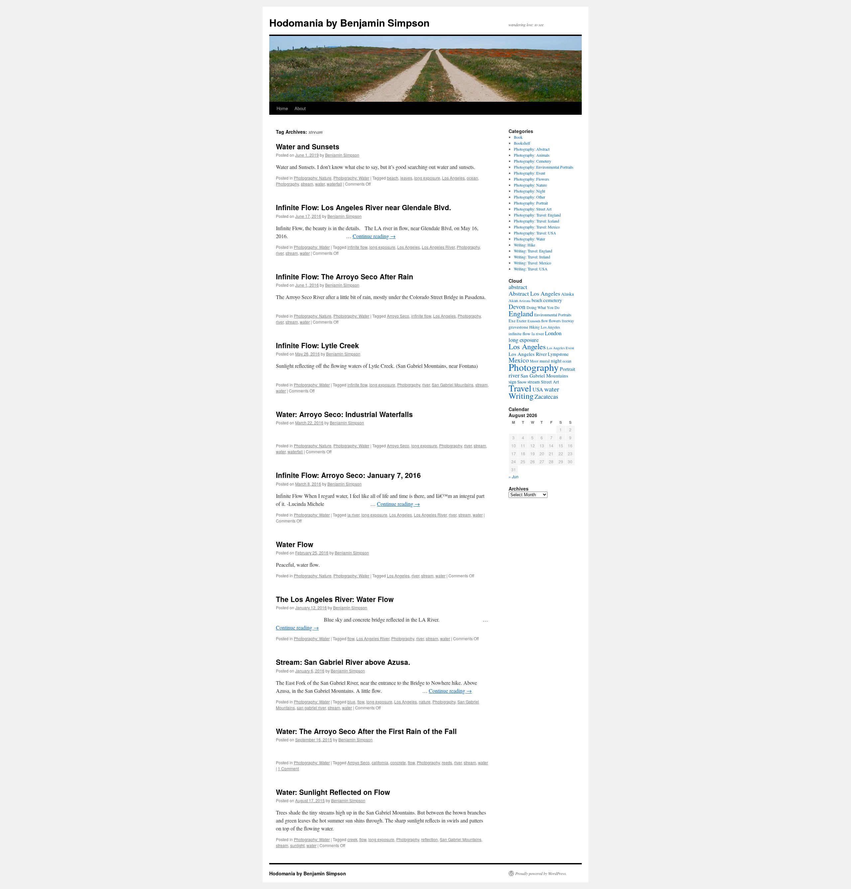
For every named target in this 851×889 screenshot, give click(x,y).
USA (538, 389)
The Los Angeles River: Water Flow (335, 599)
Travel (520, 388)
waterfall (334, 184)
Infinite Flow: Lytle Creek (317, 345)
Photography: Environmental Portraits (543, 167)
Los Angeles (453, 178)
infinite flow (357, 247)
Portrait (567, 368)
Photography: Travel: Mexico (537, 226)
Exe (512, 321)
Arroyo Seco (398, 316)
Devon (517, 306)
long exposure (427, 178)
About (300, 108)
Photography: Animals (531, 155)
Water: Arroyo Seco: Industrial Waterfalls (344, 414)
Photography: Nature (312, 178)
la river (353, 515)
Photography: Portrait (531, 203)
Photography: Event (529, 173)
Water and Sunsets (307, 146)
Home (282, 108)
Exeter (522, 320)
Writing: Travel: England (533, 250)
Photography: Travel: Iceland (536, 220)
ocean (472, 178)
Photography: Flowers (531, 179)
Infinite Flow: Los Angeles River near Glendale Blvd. (363, 207)
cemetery (552, 299)
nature (424, 701)
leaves (406, 178)
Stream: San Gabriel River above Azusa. (343, 662)
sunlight (297, 845)
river (280, 253)
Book (518, 137)
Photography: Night (529, 191)
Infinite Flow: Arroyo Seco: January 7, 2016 (348, 475)
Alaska (567, 294)
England (521, 313)
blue (351, 701)
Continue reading (374, 235)
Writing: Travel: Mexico (532, 262)
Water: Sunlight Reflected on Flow (333, 792)
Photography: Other (529, 197)
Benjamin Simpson (342, 155)
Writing (521, 395)
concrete (398, 762)
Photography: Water (351, 178)
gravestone (518, 327)
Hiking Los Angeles (544, 327)
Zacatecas (546, 396)
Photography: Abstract (531, 149)
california (380, 762)
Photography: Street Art (532, 209)
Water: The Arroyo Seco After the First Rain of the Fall (366, 731)
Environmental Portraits (552, 314)
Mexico (519, 360)
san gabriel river (311, 707)
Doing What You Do (543, 307)
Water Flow (294, 544)
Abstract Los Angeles (534, 293)
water (320, 184)
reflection (429, 839)
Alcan (513, 300)
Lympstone (558, 354)
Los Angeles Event (560, 348)
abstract (518, 287)
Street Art (550, 382)
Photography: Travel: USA (535, 232)
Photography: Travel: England (537, 215)
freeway (568, 320)
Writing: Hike (524, 244)
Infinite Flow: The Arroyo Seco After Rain (344, 276)
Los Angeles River (438, 247)
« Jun (514, 476)
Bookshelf (522, 143)
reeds (447, 762)
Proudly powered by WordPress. (541, 873)
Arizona (525, 300)
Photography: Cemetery (532, 161)
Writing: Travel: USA (530, 268)
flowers (555, 320)
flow (350, 638)
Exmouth (534, 321)
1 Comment (288, 768)
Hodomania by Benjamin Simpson (349, 22)
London (553, 333)
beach (392, 178)
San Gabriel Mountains (452, 384)
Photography (287, 184)
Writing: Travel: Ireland (532, 256)
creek (352, 839)
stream (307, 184)
